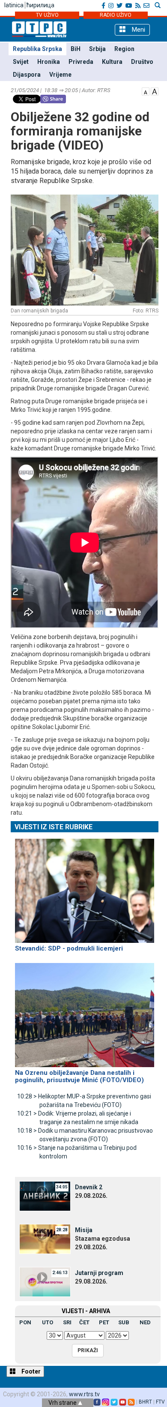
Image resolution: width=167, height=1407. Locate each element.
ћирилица (40, 5)
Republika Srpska (37, 48)
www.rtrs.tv (84, 1394)
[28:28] (45, 1238)
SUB (123, 1322)
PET (104, 1322)
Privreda (81, 61)
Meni (137, 29)
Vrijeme (60, 74)
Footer (30, 1371)
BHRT (145, 1402)
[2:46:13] (45, 1281)
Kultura (112, 61)
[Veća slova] (154, 90)
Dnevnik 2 (88, 1187)
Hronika (48, 61)
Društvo (142, 61)
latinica (14, 5)
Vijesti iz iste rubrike (53, 827)
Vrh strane (63, 1402)
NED (145, 1322)
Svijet (21, 61)
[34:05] (45, 1195)
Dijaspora (27, 74)
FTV (160, 1402)
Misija (83, 1230)
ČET (84, 1322)
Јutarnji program (99, 1272)
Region (124, 48)
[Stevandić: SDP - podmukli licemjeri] (84, 887)
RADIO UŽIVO (115, 15)
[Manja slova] (145, 90)
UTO (47, 1322)
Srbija (97, 48)
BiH (76, 48)
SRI (67, 1322)
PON (25, 1322)
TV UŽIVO (47, 15)
